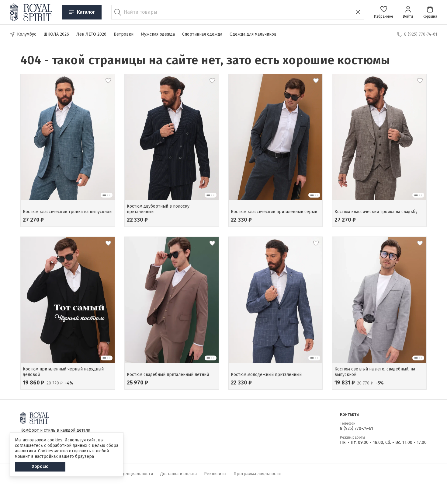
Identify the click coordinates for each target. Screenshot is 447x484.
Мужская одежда (158, 34)
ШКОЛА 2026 (56, 34)
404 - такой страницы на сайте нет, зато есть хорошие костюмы (205, 60)
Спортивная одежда (202, 34)
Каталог (86, 12)
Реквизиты (215, 473)
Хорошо (40, 466)
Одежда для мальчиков (253, 34)
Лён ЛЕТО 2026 (91, 34)
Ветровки (123, 34)
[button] (383, 12)
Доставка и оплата (178, 473)
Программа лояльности (257, 473)
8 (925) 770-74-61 (356, 428)
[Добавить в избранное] (108, 80)
